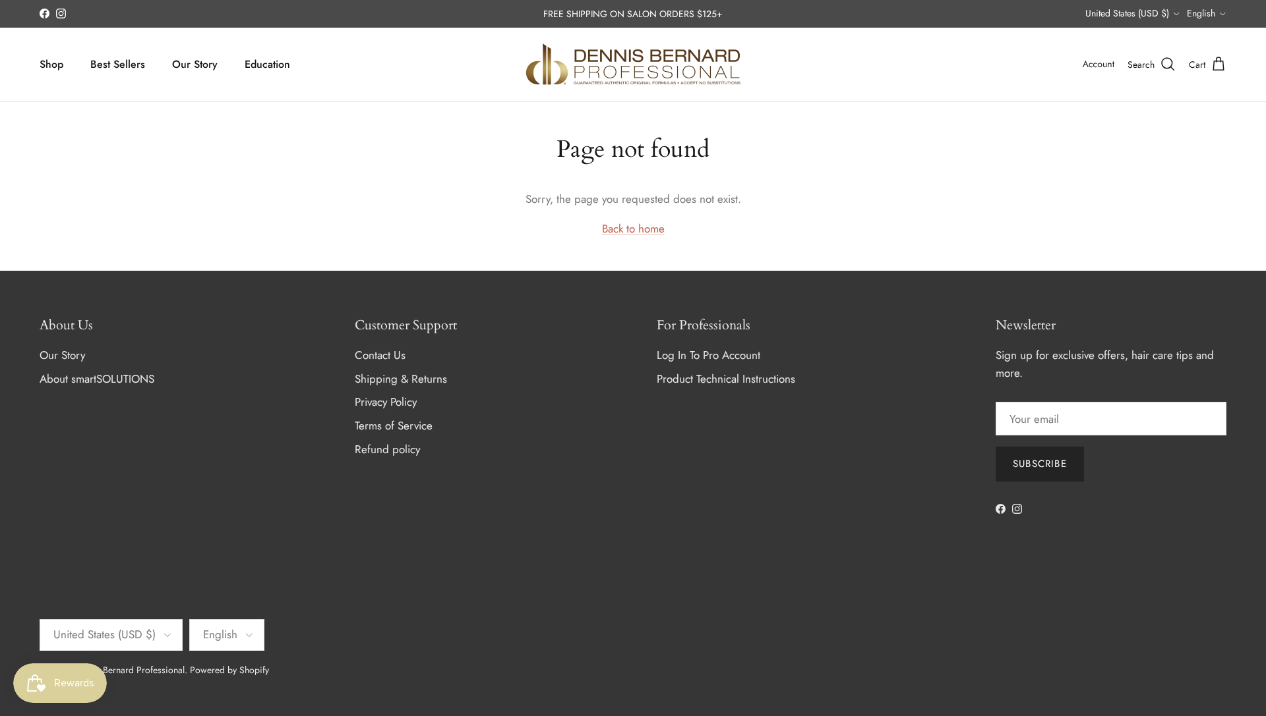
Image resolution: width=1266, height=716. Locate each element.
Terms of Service (394, 425)
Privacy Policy (386, 402)
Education (267, 64)
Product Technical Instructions (726, 379)
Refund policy (387, 449)
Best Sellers (117, 64)
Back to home (633, 228)
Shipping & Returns (401, 379)
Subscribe (1040, 463)
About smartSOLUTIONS (97, 379)
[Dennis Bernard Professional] (633, 64)
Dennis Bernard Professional (129, 669)
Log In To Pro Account (708, 355)
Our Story (195, 64)
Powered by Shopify (229, 669)
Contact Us (380, 355)
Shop (51, 64)
